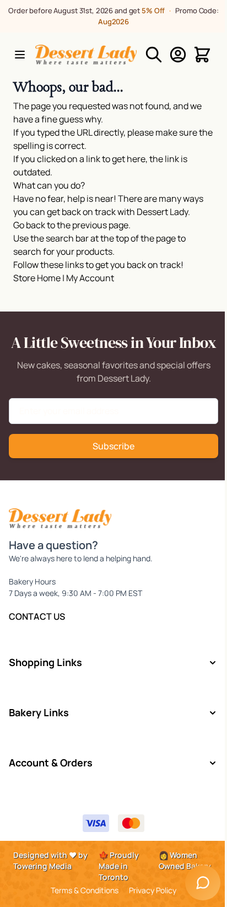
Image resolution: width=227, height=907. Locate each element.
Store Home (37, 278)
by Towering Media (50, 860)
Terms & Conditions (84, 890)
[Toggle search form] (153, 54)
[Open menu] (19, 54)
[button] (113, 662)
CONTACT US (37, 616)
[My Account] (178, 54)
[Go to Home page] (86, 54)
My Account (90, 278)
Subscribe (113, 446)
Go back (29, 225)
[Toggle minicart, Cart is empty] (202, 54)
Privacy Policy (152, 890)
